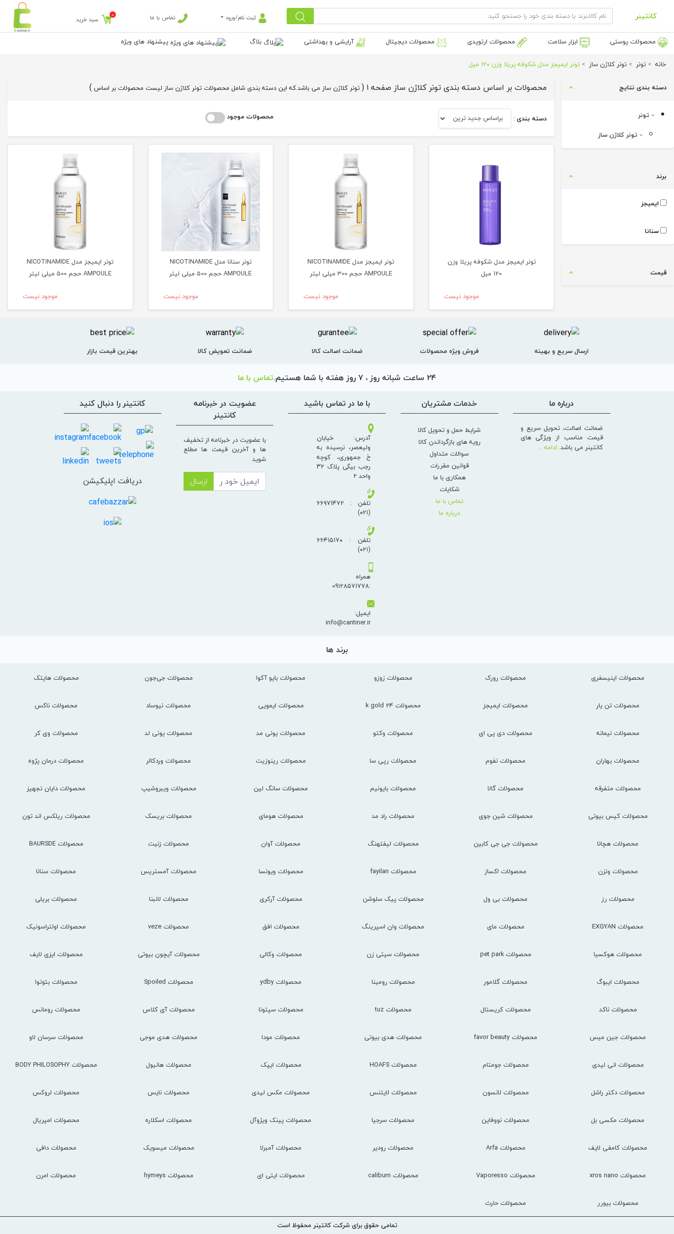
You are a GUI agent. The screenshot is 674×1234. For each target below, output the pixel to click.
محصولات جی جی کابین (506, 843)
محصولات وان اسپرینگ (393, 926)
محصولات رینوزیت (281, 760)
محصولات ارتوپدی (492, 41)
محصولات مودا (281, 1037)
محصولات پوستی (634, 41)
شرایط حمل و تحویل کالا (449, 429)
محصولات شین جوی (506, 815)
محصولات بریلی (56, 898)
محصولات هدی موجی (168, 1037)
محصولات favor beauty (505, 1037)
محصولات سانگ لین (281, 788)
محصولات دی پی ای (505, 733)
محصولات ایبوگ (618, 981)
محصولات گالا (505, 788)
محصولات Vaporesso (505, 1175)
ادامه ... (547, 447)
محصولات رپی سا (393, 760)
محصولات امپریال (56, 1120)
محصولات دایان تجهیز (56, 788)
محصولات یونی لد (168, 733)
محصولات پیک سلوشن (393, 898)
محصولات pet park (505, 954)
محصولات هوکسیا (618, 954)
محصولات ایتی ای (281, 1175)
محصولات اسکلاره (168, 1120)
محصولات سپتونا (281, 1009)
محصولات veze (168, 926)
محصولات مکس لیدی (281, 1092)
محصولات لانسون (506, 1092)
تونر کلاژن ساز (618, 134)
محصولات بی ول (505, 898)
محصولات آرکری (281, 898)
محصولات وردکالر (168, 760)
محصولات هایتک (56, 677)
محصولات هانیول (168, 1064)
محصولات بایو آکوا (280, 677)
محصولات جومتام (506, 1064)
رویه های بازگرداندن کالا (449, 441)
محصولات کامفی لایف (617, 1147)
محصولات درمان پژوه (56, 760)
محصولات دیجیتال (411, 41)
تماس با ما (164, 17)
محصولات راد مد (393, 815)
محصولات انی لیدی (618, 1064)
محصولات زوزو (393, 677)
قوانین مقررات (449, 465)
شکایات (449, 489)
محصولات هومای (281, 815)
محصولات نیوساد (168, 705)
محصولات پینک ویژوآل (280, 1120)
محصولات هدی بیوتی (393, 1037)
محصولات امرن (56, 1175)
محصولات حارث (505, 1202)
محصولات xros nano (618, 1175)
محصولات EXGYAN (617, 926)
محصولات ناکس (56, 705)
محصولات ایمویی (281, 705)
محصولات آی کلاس (169, 1009)
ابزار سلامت (564, 41)
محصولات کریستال (506, 1009)
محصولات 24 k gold (393, 705)
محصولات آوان (280, 843)
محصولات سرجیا (393, 1120)
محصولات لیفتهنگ (393, 843)
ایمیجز (650, 203)
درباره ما (449, 512)
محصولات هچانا (617, 843)
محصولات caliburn (393, 1175)
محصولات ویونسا (281, 871)
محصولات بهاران (617, 760)
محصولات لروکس (56, 1092)
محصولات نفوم (505, 760)
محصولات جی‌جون (169, 677)
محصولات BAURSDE (56, 843)
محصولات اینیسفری (617, 677)
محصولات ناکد (618, 1009)
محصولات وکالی (281, 954)
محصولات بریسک (168, 815)
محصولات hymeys (168, 1175)
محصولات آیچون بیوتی (169, 954)
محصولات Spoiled (168, 981)
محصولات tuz (393, 1009)
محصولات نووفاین (505, 1120)
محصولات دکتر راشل (618, 1092)
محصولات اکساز (505, 871)
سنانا (652, 231)
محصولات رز (618, 898)
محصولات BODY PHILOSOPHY (56, 1064)
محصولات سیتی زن (393, 954)
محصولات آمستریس (168, 871)
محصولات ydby (280, 981)
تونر (644, 115)
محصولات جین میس (618, 1037)
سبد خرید (87, 19)
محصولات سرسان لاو (56, 1037)
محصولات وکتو (393, 733)
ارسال (198, 481)
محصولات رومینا (393, 981)
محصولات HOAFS (393, 1064)
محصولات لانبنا (168, 898)
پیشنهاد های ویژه (145, 41)
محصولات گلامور (505, 981)
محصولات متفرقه (618, 788)
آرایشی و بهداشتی (330, 41)
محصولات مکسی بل (617, 1120)
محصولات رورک (505, 677)
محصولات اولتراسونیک (56, 926)
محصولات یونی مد (280, 733)
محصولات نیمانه (618, 733)
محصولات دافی (56, 1147)
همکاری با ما (449, 477)
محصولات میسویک (168, 1147)
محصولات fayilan (393, 871)
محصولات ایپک (281, 1064)
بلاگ (256, 41)
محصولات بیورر (618, 1202)
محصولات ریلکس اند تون (56, 815)
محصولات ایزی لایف (56, 954)
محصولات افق (281, 926)
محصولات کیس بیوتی (618, 815)
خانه (660, 64)
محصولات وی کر (56, 733)
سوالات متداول (449, 453)
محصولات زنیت (168, 843)
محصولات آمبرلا (280, 1147)
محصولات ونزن (618, 871)
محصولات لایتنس (393, 1092)
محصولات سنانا (56, 871)
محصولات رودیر (393, 1147)
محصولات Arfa (505, 1147)
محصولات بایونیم (393, 788)
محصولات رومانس (56, 1009)
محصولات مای (505, 926)
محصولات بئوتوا (56, 981)
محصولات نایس (168, 1092)
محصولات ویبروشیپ (168, 788)
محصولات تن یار (617, 705)
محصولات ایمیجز (505, 705)
